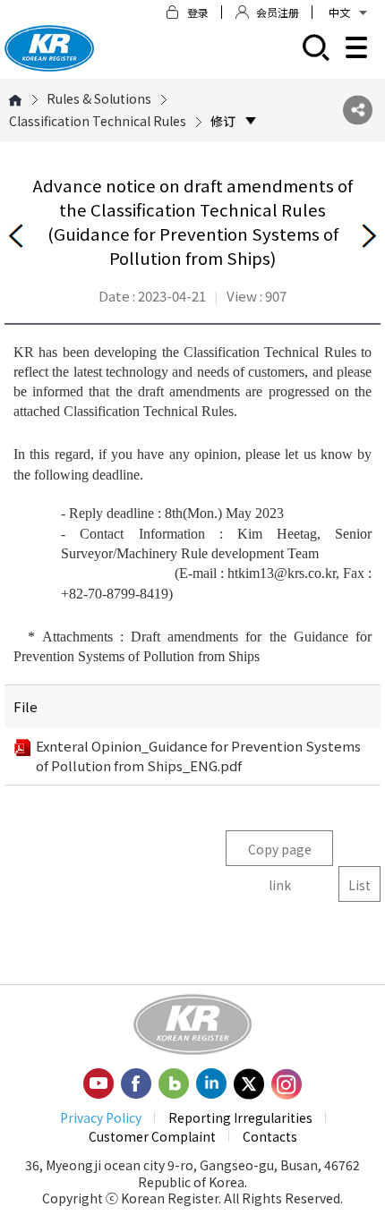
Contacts (270, 1136)
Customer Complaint (152, 1136)
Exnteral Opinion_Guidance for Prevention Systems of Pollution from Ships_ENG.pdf (198, 755)
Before (16, 236)
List (359, 885)
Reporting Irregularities (240, 1117)
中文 (339, 12)
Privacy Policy (100, 1117)
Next (369, 236)
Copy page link (280, 853)
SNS (357, 110)
